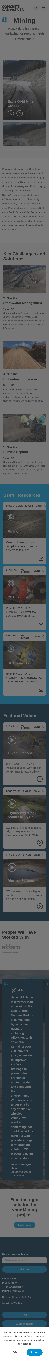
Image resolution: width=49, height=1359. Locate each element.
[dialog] (24, 679)
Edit (15, 1352)
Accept (34, 1352)
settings (27, 1344)
